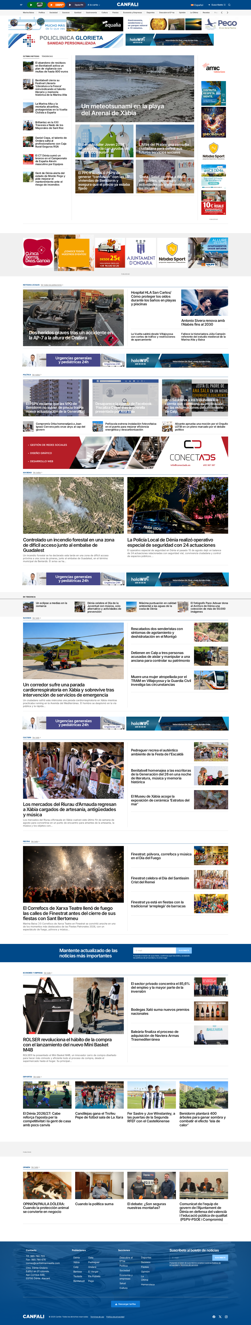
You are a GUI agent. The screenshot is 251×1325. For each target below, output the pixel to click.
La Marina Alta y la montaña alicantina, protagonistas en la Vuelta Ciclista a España (51, 108)
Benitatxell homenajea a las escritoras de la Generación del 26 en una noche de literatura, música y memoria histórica (161, 776)
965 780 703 (37, 1256)
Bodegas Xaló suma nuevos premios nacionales (160, 1011)
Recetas (206, 12)
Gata (90, 1257)
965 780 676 (38, 1259)
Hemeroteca (148, 1284)
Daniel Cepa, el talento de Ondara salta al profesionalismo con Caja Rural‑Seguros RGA (51, 142)
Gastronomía (91, 12)
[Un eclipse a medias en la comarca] (28, 607)
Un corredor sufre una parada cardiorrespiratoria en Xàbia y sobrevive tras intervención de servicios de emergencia (68, 690)
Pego (91, 1280)
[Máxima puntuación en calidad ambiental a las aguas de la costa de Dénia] (131, 607)
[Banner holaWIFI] (170, 39)
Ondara (92, 1266)
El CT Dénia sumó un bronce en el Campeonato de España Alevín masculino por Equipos (51, 160)
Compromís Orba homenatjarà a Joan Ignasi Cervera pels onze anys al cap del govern (60, 426)
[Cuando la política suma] (99, 1185)
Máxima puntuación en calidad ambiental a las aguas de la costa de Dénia (157, 606)
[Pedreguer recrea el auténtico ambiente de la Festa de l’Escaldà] (211, 751)
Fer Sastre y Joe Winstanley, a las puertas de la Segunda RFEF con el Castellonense (151, 1117)
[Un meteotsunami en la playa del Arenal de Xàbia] (134, 88)
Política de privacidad (115, 1317)
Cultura (105, 12)
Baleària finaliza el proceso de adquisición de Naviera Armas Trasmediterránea (155, 1035)
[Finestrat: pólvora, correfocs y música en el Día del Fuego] (211, 855)
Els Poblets (94, 1276)
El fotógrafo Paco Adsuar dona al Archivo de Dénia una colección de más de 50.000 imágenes (209, 607)
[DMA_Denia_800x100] (65, 23)
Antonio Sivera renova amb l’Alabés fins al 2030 (203, 322)
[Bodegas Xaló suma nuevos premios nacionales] (211, 1011)
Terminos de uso (97, 1317)
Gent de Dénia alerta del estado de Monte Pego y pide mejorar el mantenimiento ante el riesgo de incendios (50, 179)
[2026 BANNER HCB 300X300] (213, 176)
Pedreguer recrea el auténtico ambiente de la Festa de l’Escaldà (157, 752)
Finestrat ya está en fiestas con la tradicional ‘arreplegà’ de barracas (158, 904)
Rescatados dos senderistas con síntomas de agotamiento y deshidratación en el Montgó (157, 632)
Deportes (151, 12)
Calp (76, 1266)
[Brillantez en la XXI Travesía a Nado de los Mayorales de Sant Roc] (28, 125)
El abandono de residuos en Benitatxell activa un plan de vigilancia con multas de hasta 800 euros (51, 67)
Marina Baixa (28, 12)
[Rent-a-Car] (110, 253)
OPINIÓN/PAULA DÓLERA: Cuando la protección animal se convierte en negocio (46, 1208)
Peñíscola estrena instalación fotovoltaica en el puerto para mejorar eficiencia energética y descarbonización (130, 426)
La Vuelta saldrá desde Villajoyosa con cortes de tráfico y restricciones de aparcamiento (153, 336)
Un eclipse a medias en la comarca (51, 604)
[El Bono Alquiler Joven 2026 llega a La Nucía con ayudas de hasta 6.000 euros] (104, 141)
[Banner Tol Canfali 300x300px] (213, 202)
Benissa (77, 1271)
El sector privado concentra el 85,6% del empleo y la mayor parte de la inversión (160, 987)
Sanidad (77, 12)
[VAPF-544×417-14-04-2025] (208, 253)
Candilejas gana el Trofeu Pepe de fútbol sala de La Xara (99, 1115)
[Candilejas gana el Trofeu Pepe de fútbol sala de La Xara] (99, 1095)
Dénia (76, 1257)
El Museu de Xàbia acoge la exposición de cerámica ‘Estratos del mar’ (160, 800)
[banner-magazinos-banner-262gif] (74, 253)
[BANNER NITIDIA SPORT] (213, 151)
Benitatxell (79, 1280)
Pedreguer (94, 1262)
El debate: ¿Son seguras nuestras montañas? (146, 1206)
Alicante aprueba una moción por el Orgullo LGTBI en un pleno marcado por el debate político (201, 426)
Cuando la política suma (94, 1204)
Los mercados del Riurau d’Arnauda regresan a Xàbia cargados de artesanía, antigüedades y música (69, 809)
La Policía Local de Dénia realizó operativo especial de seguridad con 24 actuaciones (171, 542)
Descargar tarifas (127, 1304)
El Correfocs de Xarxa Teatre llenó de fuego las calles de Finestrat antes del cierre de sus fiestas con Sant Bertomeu (69, 913)
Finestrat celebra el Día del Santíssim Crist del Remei (160, 880)
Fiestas (115, 12)
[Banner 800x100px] (65, 40)
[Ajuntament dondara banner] (141, 253)
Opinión (182, 12)
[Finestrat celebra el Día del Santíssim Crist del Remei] (211, 879)
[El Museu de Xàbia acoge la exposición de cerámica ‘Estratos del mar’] (211, 799)
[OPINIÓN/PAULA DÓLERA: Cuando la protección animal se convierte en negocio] (47, 1185)
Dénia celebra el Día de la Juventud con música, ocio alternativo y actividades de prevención (104, 607)
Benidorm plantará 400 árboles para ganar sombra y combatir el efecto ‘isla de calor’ (202, 1119)
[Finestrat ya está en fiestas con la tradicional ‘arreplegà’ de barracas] (211, 903)
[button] (21, 5)
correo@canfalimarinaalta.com (43, 1263)
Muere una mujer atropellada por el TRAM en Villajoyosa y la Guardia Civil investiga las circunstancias (161, 681)
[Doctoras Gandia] (38, 253)
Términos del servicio (189, 1265)
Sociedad (54, 12)
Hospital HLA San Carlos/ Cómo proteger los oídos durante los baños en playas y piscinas (153, 298)
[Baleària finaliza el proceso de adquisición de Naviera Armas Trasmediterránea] (211, 1035)
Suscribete (184, 950)
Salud (123, 1283)
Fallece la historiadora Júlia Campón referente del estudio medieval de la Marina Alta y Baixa (203, 336)
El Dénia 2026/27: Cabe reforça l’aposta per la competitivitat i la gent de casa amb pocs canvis (47, 1119)
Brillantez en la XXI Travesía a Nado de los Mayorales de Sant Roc (49, 125)
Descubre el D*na (166, 12)
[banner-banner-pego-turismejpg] (183, 23)
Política (42, 12)
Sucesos (66, 12)
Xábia (76, 1262)
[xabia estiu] (213, 93)
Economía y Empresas (132, 12)
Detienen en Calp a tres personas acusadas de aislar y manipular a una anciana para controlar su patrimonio (160, 656)
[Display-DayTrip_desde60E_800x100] (73, 359)
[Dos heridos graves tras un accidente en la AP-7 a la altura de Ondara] (73, 317)
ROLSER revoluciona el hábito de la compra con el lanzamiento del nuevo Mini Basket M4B (67, 1045)
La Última (194, 12)
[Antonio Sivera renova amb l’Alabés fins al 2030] (204, 302)
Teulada (77, 1276)
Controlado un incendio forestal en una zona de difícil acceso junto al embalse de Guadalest (68, 545)
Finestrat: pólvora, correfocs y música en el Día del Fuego (161, 856)
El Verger (93, 1271)
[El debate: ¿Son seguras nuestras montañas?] (151, 1185)
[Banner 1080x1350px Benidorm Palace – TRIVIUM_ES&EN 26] (213, 122)
